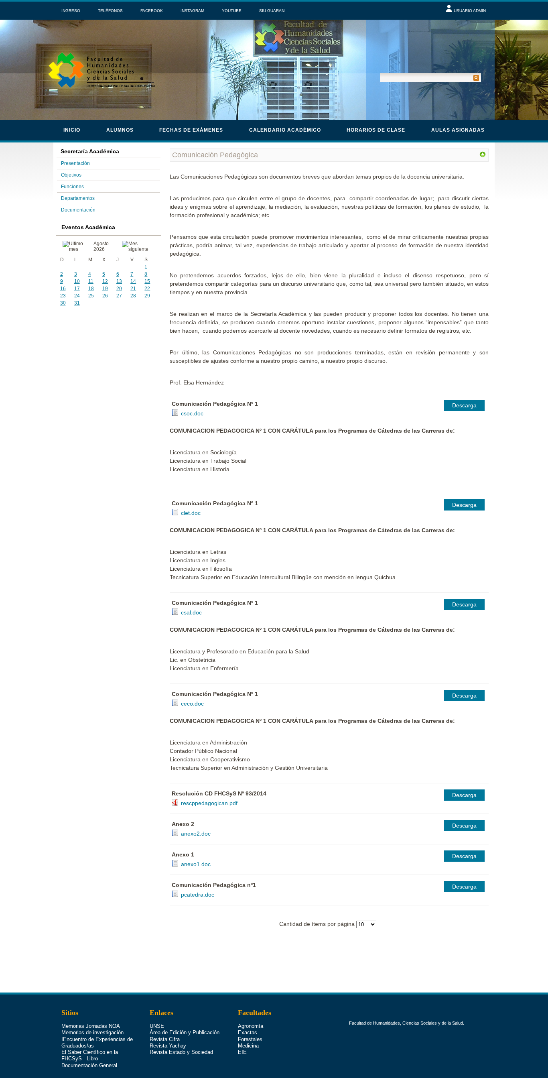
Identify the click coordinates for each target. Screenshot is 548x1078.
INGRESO (70, 10)
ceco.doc (192, 703)
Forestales (250, 1039)
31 (77, 303)
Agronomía (250, 1026)
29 (147, 296)
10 (77, 281)
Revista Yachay (168, 1046)
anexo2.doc (196, 833)
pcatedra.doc (197, 894)
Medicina (248, 1046)
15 (147, 281)
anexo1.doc (196, 864)
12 (105, 281)
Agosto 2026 (101, 246)
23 (63, 296)
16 (63, 288)
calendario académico (285, 130)
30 (63, 303)
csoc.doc (192, 413)
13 (119, 281)
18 (91, 288)
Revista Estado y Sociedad (181, 1052)
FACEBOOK (151, 10)
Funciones (72, 186)
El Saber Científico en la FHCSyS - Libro (89, 1055)
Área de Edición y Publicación (184, 1032)
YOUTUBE (232, 10)
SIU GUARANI (272, 10)
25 (91, 296)
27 (119, 296)
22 (147, 288)
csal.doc (191, 612)
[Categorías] (482, 156)
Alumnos (120, 130)
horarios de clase (376, 130)
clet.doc (191, 513)
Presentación (75, 163)
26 (105, 296)
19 (105, 288)
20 (119, 288)
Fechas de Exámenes (191, 130)
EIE (242, 1052)
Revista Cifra (165, 1039)
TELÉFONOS (110, 10)
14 (133, 281)
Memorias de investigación (92, 1032)
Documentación (78, 210)
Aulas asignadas (458, 130)
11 (90, 281)
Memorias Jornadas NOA (90, 1026)
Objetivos (71, 175)
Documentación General (89, 1065)
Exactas (247, 1032)
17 (77, 288)
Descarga (464, 405)
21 (133, 288)
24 (77, 296)
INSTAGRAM (192, 10)
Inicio (71, 130)
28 (133, 296)
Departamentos (78, 198)
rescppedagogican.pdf (209, 803)
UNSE (157, 1026)
